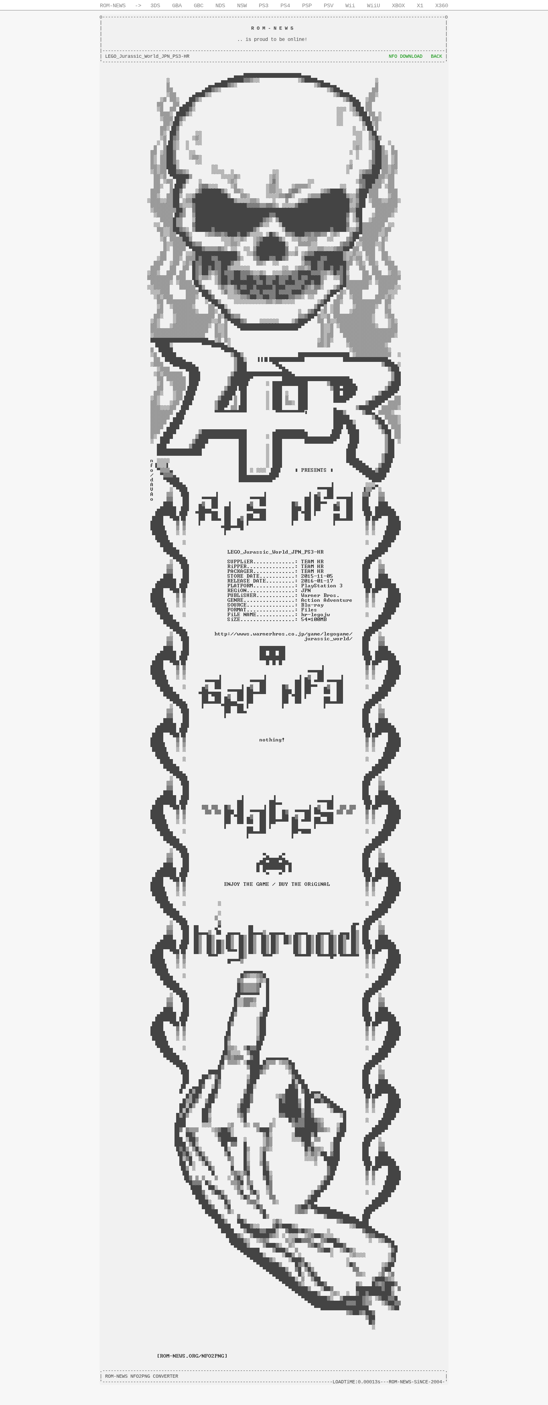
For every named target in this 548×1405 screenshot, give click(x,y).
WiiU (373, 5)
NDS (220, 5)
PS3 (263, 5)
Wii (350, 5)
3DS (155, 5)
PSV (328, 5)
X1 (420, 5)
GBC (198, 5)
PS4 (285, 5)
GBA (177, 5)
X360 (441, 5)
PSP (307, 5)
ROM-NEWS (113, 5)
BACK (436, 56)
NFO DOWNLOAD (405, 56)
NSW (242, 5)
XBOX (398, 5)
